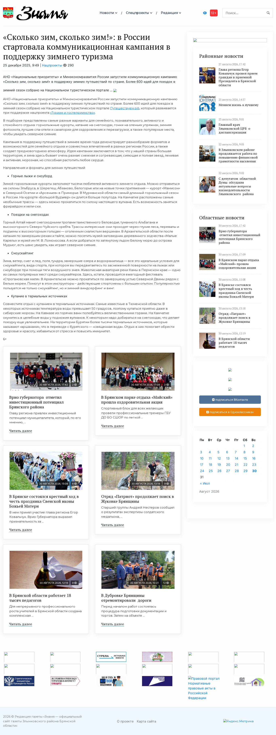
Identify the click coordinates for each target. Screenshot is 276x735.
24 (202, 471)
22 (245, 465)
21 (236, 465)
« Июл (205, 483)
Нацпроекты (52, 65)
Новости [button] (107, 13)
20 (228, 465)
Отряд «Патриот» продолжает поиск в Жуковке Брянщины (137, 499)
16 (254, 458)
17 (201, 465)
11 (210, 458)
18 (210, 465)
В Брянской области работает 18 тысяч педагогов (40, 598)
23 (254, 465)
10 (201, 458)
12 (219, 458)
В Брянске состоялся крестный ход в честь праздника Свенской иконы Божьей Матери (44, 501)
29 (245, 471)
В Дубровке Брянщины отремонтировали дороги (126, 598)
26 (219, 471)
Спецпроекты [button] (137, 13)
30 (254, 471)
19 (219, 465)
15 (245, 458)
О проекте (125, 721)
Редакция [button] (169, 13)
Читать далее (20, 430)
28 (237, 471)
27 (228, 471)
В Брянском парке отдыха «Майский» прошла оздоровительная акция (136, 399)
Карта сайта (146, 721)
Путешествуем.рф (124, 108)
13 (228, 458)
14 (236, 458)
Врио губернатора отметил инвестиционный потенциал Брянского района (36, 402)
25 (211, 471)
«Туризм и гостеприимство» (72, 113)
